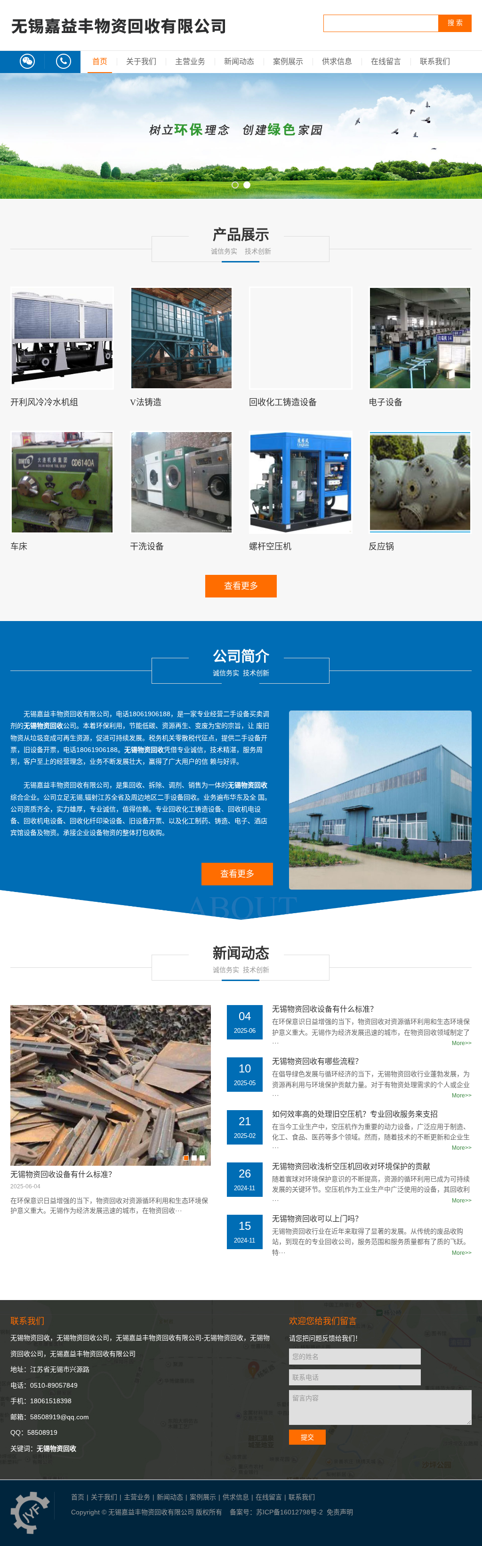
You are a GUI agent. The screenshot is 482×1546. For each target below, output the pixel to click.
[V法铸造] (181, 338)
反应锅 (381, 546)
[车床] (62, 482)
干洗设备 (147, 546)
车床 (18, 546)
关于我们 (141, 61)
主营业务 (190, 61)
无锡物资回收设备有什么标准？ (63, 1174)
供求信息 (337, 61)
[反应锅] (420, 482)
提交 (307, 1437)
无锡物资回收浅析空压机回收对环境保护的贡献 (351, 1166)
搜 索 (455, 22)
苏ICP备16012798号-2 (289, 1512)
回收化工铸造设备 (283, 402)
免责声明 (340, 1512)
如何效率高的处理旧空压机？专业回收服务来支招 (355, 1114)
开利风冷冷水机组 (44, 402)
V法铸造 (145, 402)
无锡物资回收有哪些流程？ (317, 1061)
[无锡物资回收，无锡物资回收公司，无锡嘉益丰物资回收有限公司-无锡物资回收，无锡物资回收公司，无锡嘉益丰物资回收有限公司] (118, 41)
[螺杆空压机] (300, 482)
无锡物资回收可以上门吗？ (317, 1218)
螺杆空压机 (270, 546)
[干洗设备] (181, 482)
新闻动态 (239, 61)
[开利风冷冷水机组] (62, 338)
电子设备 (385, 402)
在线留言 (386, 61)
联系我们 (435, 61)
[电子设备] (420, 338)
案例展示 (288, 61)
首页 (99, 61)
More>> (462, 1043)
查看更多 (241, 586)
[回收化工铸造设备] (300, 338)
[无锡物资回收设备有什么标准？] (110, 1085)
